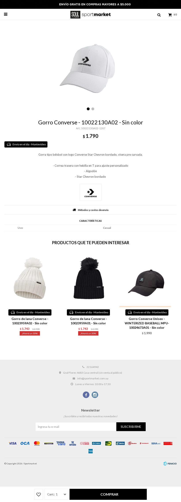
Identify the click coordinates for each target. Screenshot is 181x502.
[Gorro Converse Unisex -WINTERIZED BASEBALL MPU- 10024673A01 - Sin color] (146, 279)
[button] (158, 14)
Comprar (109, 494)
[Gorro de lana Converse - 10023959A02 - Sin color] (29, 279)
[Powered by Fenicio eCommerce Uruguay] (170, 463)
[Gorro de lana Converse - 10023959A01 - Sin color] (88, 279)
